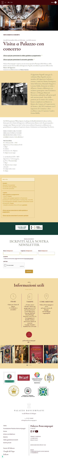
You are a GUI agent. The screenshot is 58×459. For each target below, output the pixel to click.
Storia (5, 431)
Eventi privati (7, 443)
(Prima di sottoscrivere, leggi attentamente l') (18, 258)
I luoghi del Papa (9, 451)
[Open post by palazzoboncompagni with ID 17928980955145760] (36, 354)
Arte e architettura (9, 434)
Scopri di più (28, 289)
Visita (5, 426)
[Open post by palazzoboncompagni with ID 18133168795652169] (22, 354)
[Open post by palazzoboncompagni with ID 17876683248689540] (7, 354)
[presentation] (14, 265)
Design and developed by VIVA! (38, 445)
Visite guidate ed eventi (10, 440)
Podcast (5, 454)
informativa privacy (28, 258)
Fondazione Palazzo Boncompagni (14, 428)
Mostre (5, 437)
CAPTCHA (5, 261)
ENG (12, 2)
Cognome (26, 250)
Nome (8, 250)
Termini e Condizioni (35, 436)
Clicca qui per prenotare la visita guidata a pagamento (22, 56)
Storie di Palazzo (8, 448)
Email (42, 250)
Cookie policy (34, 438)
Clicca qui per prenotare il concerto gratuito (18, 60)
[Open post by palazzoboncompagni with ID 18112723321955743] (51, 354)
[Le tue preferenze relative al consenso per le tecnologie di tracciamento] (2, 456)
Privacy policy (34, 440)
